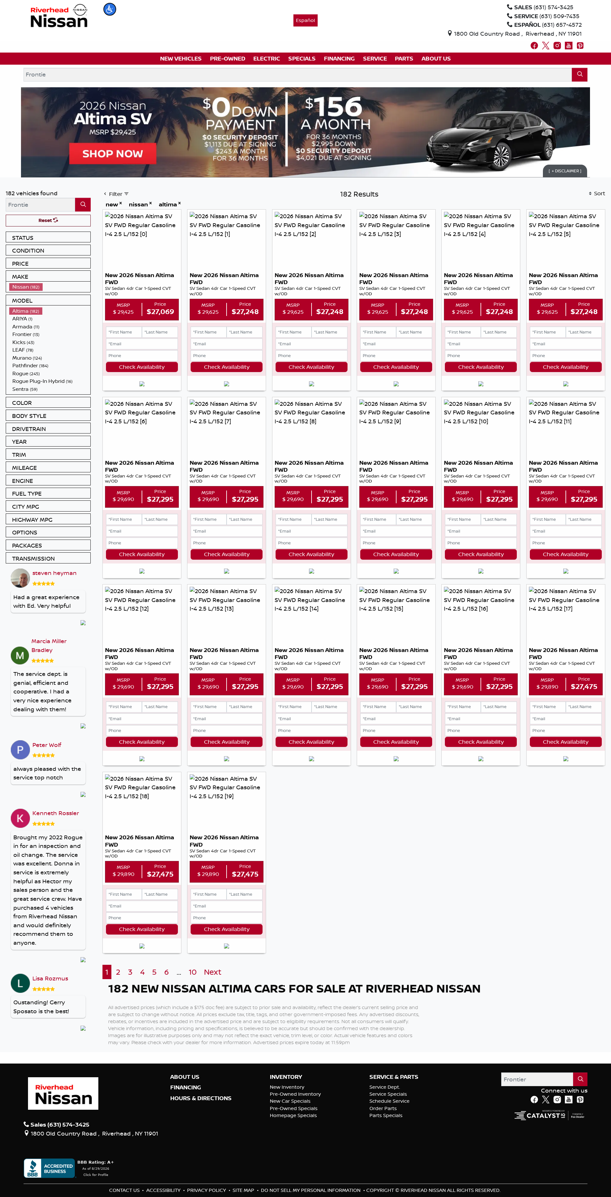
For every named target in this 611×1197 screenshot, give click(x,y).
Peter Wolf (46, 745)
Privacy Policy (207, 1190)
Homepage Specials (293, 1115)
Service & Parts (393, 1077)
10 (193, 972)
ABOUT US (185, 1077)
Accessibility (164, 1190)
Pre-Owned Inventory (295, 1094)
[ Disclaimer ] (565, 171)
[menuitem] (50, 287)
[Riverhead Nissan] (59, 15)
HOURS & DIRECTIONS (201, 1098)
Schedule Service (389, 1101)
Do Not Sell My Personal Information (311, 1190)
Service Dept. (384, 1087)
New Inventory (287, 1087)
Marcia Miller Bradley (49, 645)
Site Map (244, 1190)
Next (212, 972)
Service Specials (388, 1094)
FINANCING (185, 1087)
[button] (109, 9)
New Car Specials (290, 1101)
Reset (46, 220)
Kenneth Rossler (55, 813)
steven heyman (54, 573)
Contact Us (125, 1190)
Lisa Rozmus (50, 978)
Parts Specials (386, 1115)
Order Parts (383, 1108)
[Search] (579, 75)
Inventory (286, 1077)
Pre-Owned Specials (294, 1108)
